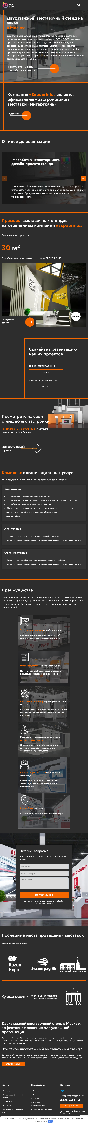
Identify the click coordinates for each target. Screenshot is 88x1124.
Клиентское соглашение (42, 1109)
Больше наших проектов (15, 235)
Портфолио (37, 1095)
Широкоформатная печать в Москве (14, 1096)
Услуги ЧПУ (7, 1101)
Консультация (71, 1106)
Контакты (36, 1099)
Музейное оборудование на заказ (13, 1110)
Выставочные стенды (11, 1091)
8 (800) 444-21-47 (70, 1100)
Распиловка (8, 1105)
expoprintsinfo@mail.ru (72, 1096)
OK (50, 1121)
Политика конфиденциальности (39, 1104)
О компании (37, 1091)
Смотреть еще (13, 1064)
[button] (78, 5)
